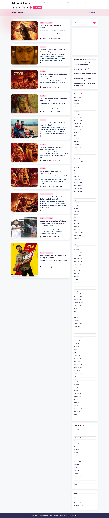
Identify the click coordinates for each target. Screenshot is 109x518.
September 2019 (78, 338)
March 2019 (77, 355)
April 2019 (76, 352)
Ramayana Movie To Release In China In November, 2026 (84, 84)
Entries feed (79, 500)
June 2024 (76, 170)
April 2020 (76, 317)
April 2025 (76, 141)
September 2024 (78, 162)
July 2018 (76, 379)
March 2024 (77, 179)
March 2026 (77, 112)
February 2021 (77, 288)
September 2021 (78, 267)
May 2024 (76, 173)
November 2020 (78, 296)
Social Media (77, 455)
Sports (75, 467)
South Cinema (49, 22)
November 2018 (78, 367)
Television (76, 470)
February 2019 (77, 358)
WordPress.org (79, 505)
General (76, 446)
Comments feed (80, 502)
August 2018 (77, 376)
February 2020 (78, 323)
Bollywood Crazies (21, 3)
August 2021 (77, 270)
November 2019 (78, 332)
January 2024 (77, 185)
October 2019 (77, 335)
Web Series (77, 482)
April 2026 (76, 109)
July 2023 (76, 203)
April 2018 (76, 387)
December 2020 (78, 294)
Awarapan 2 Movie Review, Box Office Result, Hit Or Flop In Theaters (84, 68)
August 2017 (77, 411)
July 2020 (76, 308)
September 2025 (78, 126)
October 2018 (77, 370)
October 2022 (77, 229)
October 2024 (77, 159)
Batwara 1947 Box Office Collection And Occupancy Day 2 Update (85, 63)
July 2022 (76, 238)
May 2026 (76, 106)
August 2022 (77, 235)
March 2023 (77, 214)
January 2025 (77, 150)
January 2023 (77, 220)
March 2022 (77, 250)
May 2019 (76, 349)
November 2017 (78, 402)
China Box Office (78, 438)
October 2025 (77, 123)
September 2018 (78, 373)
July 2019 (76, 343)
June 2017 (76, 417)
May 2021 (76, 279)
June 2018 (76, 382)
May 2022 (76, 244)
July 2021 (76, 273)
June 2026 (76, 103)
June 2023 (76, 205)
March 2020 (77, 320)
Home (90, 12)
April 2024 (76, 176)
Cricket (76, 441)
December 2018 (78, 364)
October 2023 (77, 194)
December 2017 (78, 399)
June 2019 (76, 346)
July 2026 (76, 100)
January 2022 (77, 255)
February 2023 (78, 217)
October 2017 (77, 405)
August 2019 (77, 340)
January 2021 (77, 291)
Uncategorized (78, 476)
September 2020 (78, 302)
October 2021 (77, 264)
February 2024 (78, 182)
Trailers (76, 473)
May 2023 (76, 208)
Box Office (42, 71)
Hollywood (76, 449)
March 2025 (77, 144)
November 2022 (78, 226)
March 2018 (77, 390)
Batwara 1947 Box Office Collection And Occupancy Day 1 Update (85, 74)
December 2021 (78, 258)
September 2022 (78, 232)
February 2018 (77, 393)
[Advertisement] (85, 42)
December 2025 (78, 117)
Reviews (42, 22)
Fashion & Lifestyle (79, 443)
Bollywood (76, 432)
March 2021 (77, 285)
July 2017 (76, 414)
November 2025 (78, 120)
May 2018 (76, 385)
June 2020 (76, 311)
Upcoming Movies (78, 479)
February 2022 (78, 252)
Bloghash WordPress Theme (70, 515)
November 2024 (78, 156)
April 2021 (76, 282)
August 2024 (77, 164)
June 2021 (76, 276)
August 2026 (77, 97)
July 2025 (76, 132)
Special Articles (78, 464)
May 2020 (76, 314)
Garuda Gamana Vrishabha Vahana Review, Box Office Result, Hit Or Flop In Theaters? (53, 223)
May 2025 (76, 138)
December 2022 (78, 223)
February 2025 (78, 147)
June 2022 (76, 241)
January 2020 (77, 326)
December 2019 (78, 329)
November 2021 (78, 261)
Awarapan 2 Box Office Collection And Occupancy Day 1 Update (84, 79)
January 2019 (77, 361)
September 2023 (78, 197)
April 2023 (76, 211)
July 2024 (76, 167)
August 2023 (77, 200)
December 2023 (78, 188)
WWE (75, 485)
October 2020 (77, 299)
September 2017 (78, 408)
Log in (77, 497)
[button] (37, 7)
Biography (76, 429)
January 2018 (77, 396)
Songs (75, 458)
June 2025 (76, 135)
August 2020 (77, 305)
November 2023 (78, 191)
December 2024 (78, 153)
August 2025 (77, 129)
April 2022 (76, 247)
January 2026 (77, 115)
